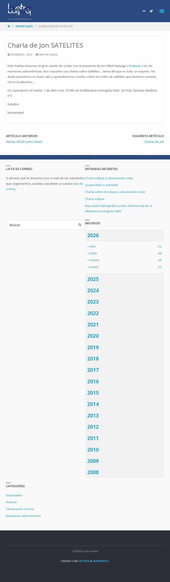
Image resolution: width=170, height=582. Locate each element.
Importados (24, 26)
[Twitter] (151, 11)
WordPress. (101, 561)
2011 (93, 438)
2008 (93, 472)
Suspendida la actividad (101, 185)
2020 (93, 335)
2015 (93, 392)
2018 (93, 358)
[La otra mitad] (19, 11)
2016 (93, 381)
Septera (83, 561)
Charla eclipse (94, 199)
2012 (93, 426)
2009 (93, 460)
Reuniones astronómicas (23, 516)
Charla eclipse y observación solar (109, 178)
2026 (93, 235)
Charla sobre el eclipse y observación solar (115, 192)
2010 (93, 449)
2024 (93, 290)
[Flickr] (144, 11)
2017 (93, 369)
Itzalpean (135, 66)
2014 (93, 403)
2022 (93, 313)
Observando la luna (20, 509)
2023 (93, 301)
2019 (93, 347)
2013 (93, 415)
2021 (93, 324)
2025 (93, 279)
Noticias (11, 502)
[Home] (9, 26)
